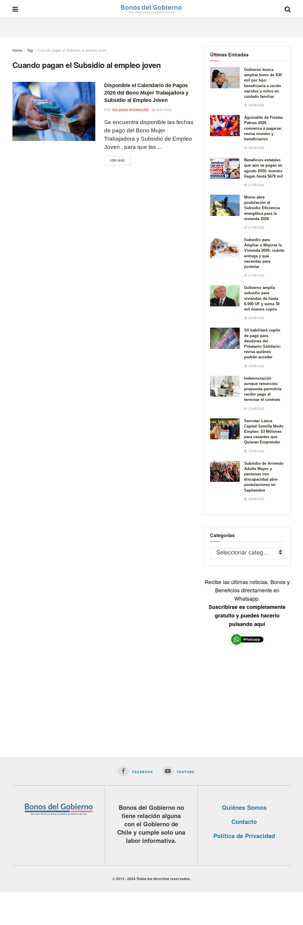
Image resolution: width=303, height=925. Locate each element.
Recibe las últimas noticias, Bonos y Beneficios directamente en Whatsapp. (247, 602)
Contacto (244, 821)
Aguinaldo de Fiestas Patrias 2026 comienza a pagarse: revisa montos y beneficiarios (263, 128)
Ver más (117, 160)
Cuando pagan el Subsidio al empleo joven (72, 50)
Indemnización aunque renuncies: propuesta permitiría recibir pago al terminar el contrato (262, 389)
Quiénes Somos (244, 807)
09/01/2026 (163, 109)
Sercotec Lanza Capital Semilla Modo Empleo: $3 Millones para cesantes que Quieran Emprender (263, 432)
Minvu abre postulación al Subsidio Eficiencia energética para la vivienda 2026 (262, 208)
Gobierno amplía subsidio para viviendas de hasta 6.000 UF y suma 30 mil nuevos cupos (262, 298)
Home (17, 50)
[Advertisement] (151, 26)
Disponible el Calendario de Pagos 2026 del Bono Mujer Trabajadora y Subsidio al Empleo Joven (146, 92)
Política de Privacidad (244, 835)
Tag (30, 50)
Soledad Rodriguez (130, 110)
